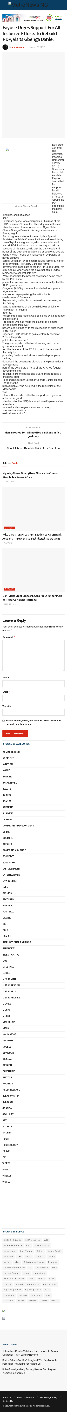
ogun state (36, 1295)
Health (6, 936)
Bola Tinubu (26, 1251)
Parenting (8, 1071)
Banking (7, 776)
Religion (7, 1102)
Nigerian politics (12, 1290)
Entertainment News (34, 1262)
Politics (7, 1083)
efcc (17, 1262)
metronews (18, 47)
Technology (10, 1145)
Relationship (10, 1096)
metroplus (9, 991)
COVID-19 (40, 1257)
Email (6, 691)
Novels (6, 1047)
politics (32, 1301)
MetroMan (9, 979)
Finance (7, 905)
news (51, 1279)
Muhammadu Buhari (14, 1279)
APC (28, 1246)
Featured (8, 899)
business (8, 1257)
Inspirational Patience (16, 942)
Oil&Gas (7, 1059)
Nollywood (9, 1040)
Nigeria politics (33, 1290)
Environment (10, 881)
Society (7, 1126)
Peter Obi (9, 1301)
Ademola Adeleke (13, 1246)
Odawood (8, 1053)
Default (9, 528)
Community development (18, 825)
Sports (7, 1132)
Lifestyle (8, 967)
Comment (8, 637)
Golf (5, 930)
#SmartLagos (11, 752)
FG (30, 1268)
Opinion (7, 1065)
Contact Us (7, 1401)
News (5, 1028)
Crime (6, 832)
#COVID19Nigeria (12, 1240)
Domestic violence (14, 850)
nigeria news (49, 1284)
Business (7, 813)
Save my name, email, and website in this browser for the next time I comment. (34, 722)
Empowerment (11, 868)
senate (43, 1301)
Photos (7, 1077)
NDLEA (41, 1279)
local (6, 973)
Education (8, 862)
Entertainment (12, 875)
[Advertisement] (18, 1206)
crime (52, 1257)
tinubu (55, 1301)
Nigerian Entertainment (27, 1284)
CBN (20, 1257)
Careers (7, 819)
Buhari (40, 1251)
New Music (8, 1022)
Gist (5, 924)
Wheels (6, 1175)
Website (6, 706)
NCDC (31, 1279)
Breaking (7, 807)
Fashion (7, 893)
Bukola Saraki (54, 1251)
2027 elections (32, 1240)
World (6, 1182)
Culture (7, 838)
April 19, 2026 (9, 604)
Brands (7, 801)
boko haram (10, 1251)
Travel (6, 1151)
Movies (6, 1003)
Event (6, 887)
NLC (47, 1290)
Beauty (6, 789)
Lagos (26, 1273)
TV (4, 1157)
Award (6, 770)
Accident (8, 758)
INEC (54, 1268)
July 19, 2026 (9, 482)
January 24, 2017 (37, 47)
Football (8, 911)
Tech (5, 1139)
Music (6, 1010)
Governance (42, 1268)
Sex (4, 1120)
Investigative (10, 954)
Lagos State (39, 1273)
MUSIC (6, 1016)
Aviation (7, 764)
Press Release (11, 1089)
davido (7, 1262)
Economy (8, 856)
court (28, 1257)
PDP (48, 1295)
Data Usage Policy (48, 1397)
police (21, 1301)
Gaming (7, 917)
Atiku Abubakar (42, 1246)
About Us (6, 1397)
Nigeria (7, 1284)
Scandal (7, 1108)
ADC (46, 1240)
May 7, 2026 (8, 543)
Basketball (9, 782)
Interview (8, 948)
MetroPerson (11, 985)
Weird (5, 1169)
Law (4, 961)
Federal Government (14, 1268)
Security (7, 1114)
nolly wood (9, 1034)
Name (6, 677)
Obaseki (23, 1295)
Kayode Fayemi (11, 1273)
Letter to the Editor (25, 1397)
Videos (6, 1163)
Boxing (6, 795)
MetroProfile (11, 997)
